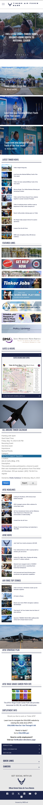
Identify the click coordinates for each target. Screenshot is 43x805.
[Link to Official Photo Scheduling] (21, 318)
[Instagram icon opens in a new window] (13, 793)
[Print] (33, 483)
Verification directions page (25, 740)
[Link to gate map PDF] (21, 378)
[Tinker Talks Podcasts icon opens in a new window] (35, 793)
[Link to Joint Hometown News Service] (21, 340)
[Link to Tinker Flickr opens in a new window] (21, 796)
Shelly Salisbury (15, 478)
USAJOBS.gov (23, 733)
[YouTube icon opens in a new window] (30, 793)
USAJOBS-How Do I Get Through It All (21, 725)
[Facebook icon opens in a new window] (7, 793)
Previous (4, 36)
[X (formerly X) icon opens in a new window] (18, 793)
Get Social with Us (21, 776)
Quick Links (8, 760)
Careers (7, 766)
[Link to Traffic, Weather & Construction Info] (21, 274)
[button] (3, 4)
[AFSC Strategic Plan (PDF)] (22, 667)
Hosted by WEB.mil (21, 802)
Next (38, 36)
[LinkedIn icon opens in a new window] (24, 793)
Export (24, 483)
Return (6, 483)
